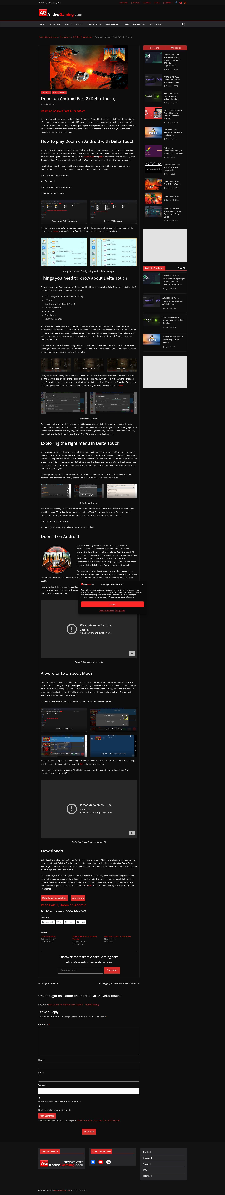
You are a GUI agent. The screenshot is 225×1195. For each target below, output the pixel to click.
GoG (90, 885)
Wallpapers (139, 24)
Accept (112, 604)
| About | (147, 2)
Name (41, 1060)
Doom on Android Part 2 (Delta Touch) (172, 182)
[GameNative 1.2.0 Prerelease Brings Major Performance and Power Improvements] (153, 57)
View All (181, 268)
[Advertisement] (165, 245)
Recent (155, 47)
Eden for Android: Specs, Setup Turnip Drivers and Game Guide (173, 212)
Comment (44, 1024)
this (81, 764)
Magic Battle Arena (50, 983)
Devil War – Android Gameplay (117, 936)
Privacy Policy (120, 611)
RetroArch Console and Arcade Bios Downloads (172, 167)
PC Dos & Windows (59, 92)
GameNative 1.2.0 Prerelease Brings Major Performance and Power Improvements (172, 60)
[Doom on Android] (153, 198)
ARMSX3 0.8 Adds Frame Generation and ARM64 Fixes (172, 80)
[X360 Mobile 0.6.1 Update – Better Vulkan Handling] (153, 96)
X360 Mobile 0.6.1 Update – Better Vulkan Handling (171, 96)
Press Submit (155, 24)
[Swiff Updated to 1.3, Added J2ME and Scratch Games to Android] (153, 113)
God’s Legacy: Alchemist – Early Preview (116, 983)
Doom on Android (48, 936)
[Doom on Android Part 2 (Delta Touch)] (153, 184)
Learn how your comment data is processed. (99, 1120)
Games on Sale (112, 24)
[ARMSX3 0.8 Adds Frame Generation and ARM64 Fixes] (153, 80)
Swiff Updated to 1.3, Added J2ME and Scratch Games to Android (173, 114)
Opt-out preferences (106, 611)
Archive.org (78, 898)
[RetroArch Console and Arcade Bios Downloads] (153, 167)
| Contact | (123, 2)
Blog (126, 24)
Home (43, 24)
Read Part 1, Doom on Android (63, 905)
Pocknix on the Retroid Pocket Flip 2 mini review (173, 132)
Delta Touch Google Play (54, 898)
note (101, 157)
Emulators (93, 24)
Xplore (56, 231)
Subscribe (112, 970)
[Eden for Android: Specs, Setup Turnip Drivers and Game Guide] (153, 211)
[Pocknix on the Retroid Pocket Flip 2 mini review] (153, 132)
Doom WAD (89, 157)
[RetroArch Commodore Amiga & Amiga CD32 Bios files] (153, 151)
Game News (55, 24)
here (121, 385)
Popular (177, 47)
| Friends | (168, 2)
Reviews (79, 24)
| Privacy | (135, 2)
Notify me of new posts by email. (54, 1110)
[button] (143, 584)
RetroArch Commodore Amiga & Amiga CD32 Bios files (173, 151)
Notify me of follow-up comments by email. (59, 1101)
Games (68, 24)
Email (41, 1072)
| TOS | (157, 2)
